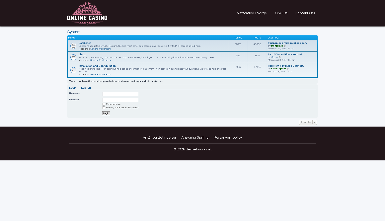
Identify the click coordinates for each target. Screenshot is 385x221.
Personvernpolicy (228, 137)
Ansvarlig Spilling (195, 137)
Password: (74, 99)
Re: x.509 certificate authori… (286, 54)
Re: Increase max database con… (288, 43)
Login (72, 88)
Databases (85, 43)
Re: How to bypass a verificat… (286, 65)
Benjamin (277, 45)
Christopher (278, 68)
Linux (82, 54)
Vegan (274, 57)
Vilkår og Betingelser (159, 137)
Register (85, 88)
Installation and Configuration (97, 65)
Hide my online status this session (122, 107)
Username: (75, 93)
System (74, 32)
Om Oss (281, 13)
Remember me (113, 104)
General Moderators (100, 48)
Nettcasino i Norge (252, 13)
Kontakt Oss (305, 13)
